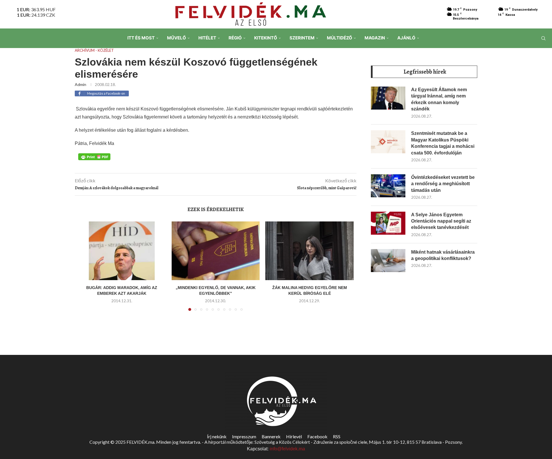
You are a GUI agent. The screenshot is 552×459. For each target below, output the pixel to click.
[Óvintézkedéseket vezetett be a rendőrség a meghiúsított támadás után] (388, 185)
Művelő (176, 38)
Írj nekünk (217, 436)
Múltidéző (339, 38)
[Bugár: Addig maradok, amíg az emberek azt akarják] (122, 250)
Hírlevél (294, 436)
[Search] (543, 38)
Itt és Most (141, 38)
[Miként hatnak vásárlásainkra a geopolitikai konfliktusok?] (388, 260)
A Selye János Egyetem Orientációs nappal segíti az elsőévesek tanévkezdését (441, 221)
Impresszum (244, 436)
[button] (85, 269)
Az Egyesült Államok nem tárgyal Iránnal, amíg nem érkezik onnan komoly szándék (439, 99)
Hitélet (207, 38)
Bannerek (271, 436)
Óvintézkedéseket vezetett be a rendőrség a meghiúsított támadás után (443, 184)
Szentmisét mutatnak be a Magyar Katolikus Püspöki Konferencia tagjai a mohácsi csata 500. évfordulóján (442, 143)
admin (80, 84)
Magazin (375, 38)
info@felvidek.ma (287, 448)
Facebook (317, 436)
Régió (235, 38)
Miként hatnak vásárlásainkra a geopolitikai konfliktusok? (443, 255)
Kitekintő (265, 38)
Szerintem (302, 38)
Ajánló (406, 38)
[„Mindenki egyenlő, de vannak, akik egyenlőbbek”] (216, 250)
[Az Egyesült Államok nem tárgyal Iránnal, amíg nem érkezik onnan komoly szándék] (388, 98)
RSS (336, 436)
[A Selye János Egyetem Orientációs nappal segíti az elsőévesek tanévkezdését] (388, 223)
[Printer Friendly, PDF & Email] (94, 156)
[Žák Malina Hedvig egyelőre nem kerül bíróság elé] (309, 250)
